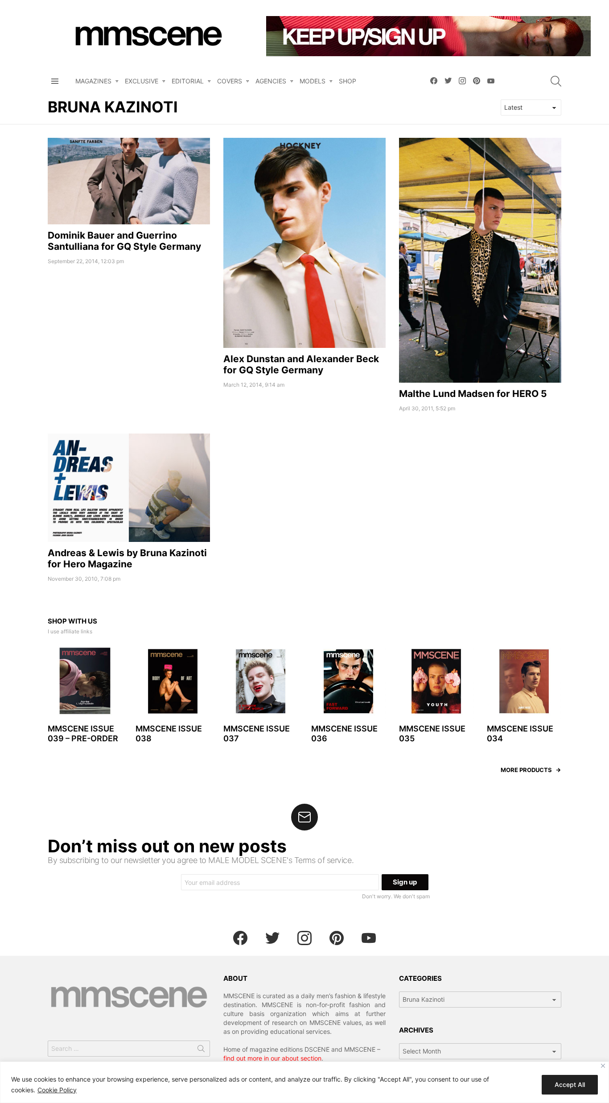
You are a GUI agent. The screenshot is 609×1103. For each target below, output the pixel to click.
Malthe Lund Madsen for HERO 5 (473, 393)
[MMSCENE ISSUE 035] (436, 681)
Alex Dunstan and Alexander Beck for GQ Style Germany (301, 364)
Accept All (570, 1084)
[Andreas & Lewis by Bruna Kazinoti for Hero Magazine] (129, 488)
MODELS (312, 81)
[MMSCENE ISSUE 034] (524, 681)
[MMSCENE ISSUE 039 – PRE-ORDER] (85, 681)
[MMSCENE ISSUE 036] (348, 681)
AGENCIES (270, 81)
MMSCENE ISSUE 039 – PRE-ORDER (83, 734)
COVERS (229, 81)
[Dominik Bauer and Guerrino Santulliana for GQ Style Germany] (129, 181)
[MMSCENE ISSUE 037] (260, 681)
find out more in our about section (272, 1058)
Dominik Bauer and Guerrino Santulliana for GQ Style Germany (124, 241)
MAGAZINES (93, 81)
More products (526, 769)
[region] (304, 1082)
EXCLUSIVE (141, 81)
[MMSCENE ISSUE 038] (173, 681)
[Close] (603, 1066)
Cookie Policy (57, 1090)
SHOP (347, 81)
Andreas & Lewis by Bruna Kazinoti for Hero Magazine (127, 558)
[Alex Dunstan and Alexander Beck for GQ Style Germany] (304, 243)
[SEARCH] (556, 81)
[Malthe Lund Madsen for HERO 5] (480, 260)
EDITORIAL (188, 81)
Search (201, 1050)
